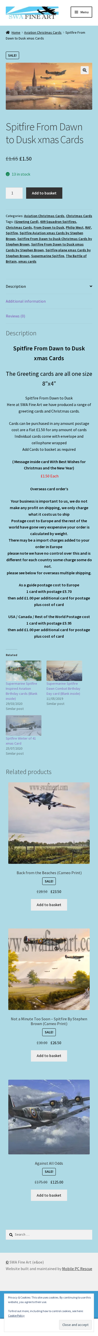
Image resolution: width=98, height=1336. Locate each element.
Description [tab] (16, 286)
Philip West (74, 227)
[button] (85, 70)
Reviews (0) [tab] (15, 315)
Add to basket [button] (49, 904)
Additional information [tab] (26, 301)
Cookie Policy (16, 1315)
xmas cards (27, 261)
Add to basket (44, 192)
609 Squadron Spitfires (58, 221)
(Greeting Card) (26, 221)
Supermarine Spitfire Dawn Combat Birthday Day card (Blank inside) (63, 688)
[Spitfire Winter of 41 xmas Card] (23, 725)
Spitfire (12, 233)
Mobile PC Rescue (77, 1268)
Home (16, 32)
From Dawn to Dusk (49, 227)
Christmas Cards (79, 216)
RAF (88, 227)
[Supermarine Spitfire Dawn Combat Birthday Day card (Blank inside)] (64, 671)
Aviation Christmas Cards (43, 32)
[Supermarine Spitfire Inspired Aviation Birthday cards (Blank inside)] (23, 671)
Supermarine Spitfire (47, 256)
